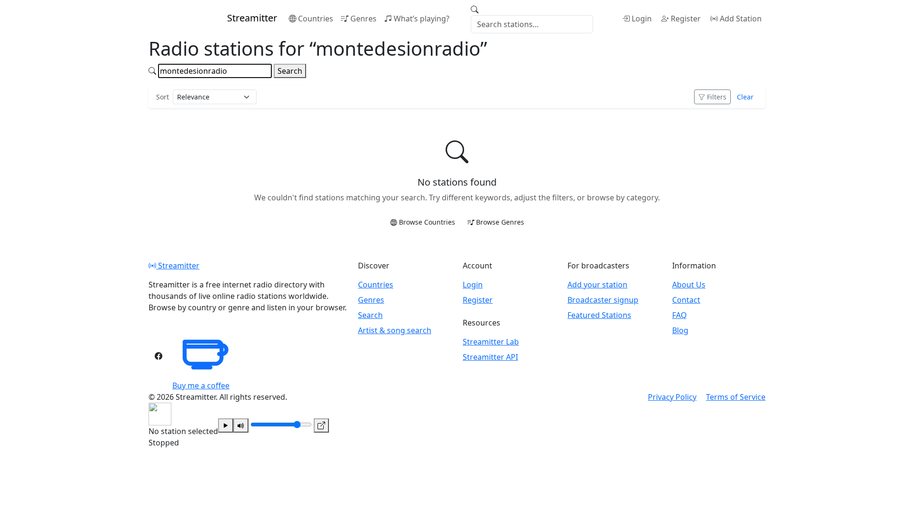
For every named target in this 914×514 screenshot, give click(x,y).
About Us (688, 284)
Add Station (741, 18)
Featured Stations (599, 315)
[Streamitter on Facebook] (159, 356)
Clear (745, 96)
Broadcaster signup (602, 300)
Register (686, 18)
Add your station (597, 284)
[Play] (225, 425)
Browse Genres (500, 222)
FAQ (679, 315)
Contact (686, 300)
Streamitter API (490, 357)
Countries (315, 18)
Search (290, 71)
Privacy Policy (672, 397)
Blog (680, 330)
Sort (162, 96)
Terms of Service (735, 397)
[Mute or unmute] (240, 425)
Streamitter (177, 265)
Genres (363, 18)
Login (642, 18)
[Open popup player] (321, 425)
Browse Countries (427, 222)
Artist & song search (394, 330)
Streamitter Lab (491, 341)
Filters (716, 96)
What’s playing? (421, 18)
